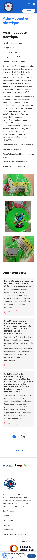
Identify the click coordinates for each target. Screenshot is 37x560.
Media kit (6, 525)
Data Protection (9, 511)
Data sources (8, 520)
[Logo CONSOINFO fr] (8, 6)
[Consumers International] (22, 548)
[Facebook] (14, 436)
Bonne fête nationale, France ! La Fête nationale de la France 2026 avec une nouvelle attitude (18, 283)
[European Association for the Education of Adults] (18, 462)
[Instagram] (22, 436)
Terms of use (8, 530)
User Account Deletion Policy (14, 534)
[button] (34, 4)
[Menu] (29, 4)
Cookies (6, 516)
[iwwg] (8, 462)
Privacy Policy (16, 558)
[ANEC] (29, 462)
